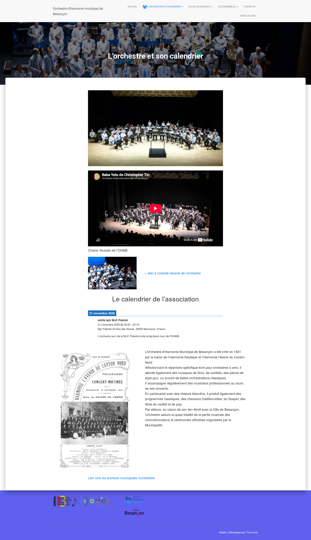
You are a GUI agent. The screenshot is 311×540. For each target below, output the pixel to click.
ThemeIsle (252, 532)
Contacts (249, 6)
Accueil (132, 6)
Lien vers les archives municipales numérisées (121, 477)
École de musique (200, 6)
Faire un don (247, 15)
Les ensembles (227, 6)
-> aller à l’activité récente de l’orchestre (172, 273)
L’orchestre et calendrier (164, 6)
